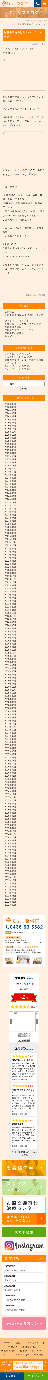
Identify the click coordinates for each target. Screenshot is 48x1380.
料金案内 (13, 1347)
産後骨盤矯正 (29, 1347)
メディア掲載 (22, 1354)
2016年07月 (10, 773)
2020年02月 (10, 644)
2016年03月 (10, 785)
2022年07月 (10, 555)
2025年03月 (10, 456)
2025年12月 (10, 429)
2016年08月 (10, 770)
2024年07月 (10, 481)
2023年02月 (10, 533)
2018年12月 (10, 687)
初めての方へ (34, 1343)
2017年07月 (10, 739)
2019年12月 (10, 650)
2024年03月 (10, 493)
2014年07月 (10, 846)
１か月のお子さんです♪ (17, 369)
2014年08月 (10, 843)
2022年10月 (10, 545)
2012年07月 (10, 889)
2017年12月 (10, 724)
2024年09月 (10, 475)
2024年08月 (10, 478)
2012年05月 (10, 896)
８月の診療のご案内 (14, 1300)
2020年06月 (10, 631)
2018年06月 (10, 705)
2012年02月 (10, 905)
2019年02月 (10, 681)
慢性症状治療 (8, 1350)
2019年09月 (10, 659)
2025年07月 (10, 444)
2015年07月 (10, 810)
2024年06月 (10, 484)
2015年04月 (10, 819)
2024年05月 (10, 487)
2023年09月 (10, 511)
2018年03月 (10, 714)
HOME (7, 1343)
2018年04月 (10, 711)
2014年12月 (10, 831)
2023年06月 (10, 521)
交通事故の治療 (12, 1290)
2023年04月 (10, 527)
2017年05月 (10, 745)
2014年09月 (10, 840)
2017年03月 (10, 751)
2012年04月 (10, 899)
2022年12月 (10, 539)
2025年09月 (10, 438)
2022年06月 (10, 558)
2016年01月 (10, 791)
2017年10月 (10, 730)
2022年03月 (10, 567)
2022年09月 (10, 548)
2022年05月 (10, 561)
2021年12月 (10, 576)
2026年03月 (10, 419)
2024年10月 (10, 472)
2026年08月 (10, 404)
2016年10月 (10, 763)
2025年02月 (10, 459)
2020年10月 (10, 619)
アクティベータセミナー (18, 321)
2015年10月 (10, 800)
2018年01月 (10, 721)
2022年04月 (10, 564)
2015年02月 (10, 825)
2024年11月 (10, 469)
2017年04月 (10, 748)
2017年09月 (10, 733)
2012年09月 (10, 883)
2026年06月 (10, 410)
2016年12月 (10, 760)
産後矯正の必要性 (14, 333)
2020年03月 (10, 641)
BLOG (7, 1354)
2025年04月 (10, 453)
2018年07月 (10, 702)
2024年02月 (10, 496)
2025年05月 (10, 450)
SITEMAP (6, 1370)
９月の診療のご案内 (14, 1270)
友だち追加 (24, 1232)
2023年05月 (10, 524)
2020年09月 (10, 622)
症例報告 (9, 312)
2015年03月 (10, 822)
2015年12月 (10, 794)
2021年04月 (10, 601)
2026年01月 (10, 425)
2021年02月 (10, 607)
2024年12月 (10, 465)
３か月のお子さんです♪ (17, 354)
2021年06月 (10, 595)
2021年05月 (10, 598)
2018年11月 (10, 690)
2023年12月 (10, 502)
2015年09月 (10, 803)
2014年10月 (10, 837)
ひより (8, 339)
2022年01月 (10, 573)
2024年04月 (10, 490)
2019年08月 (10, 662)
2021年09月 (10, 585)
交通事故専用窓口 (12, 265)
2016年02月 (10, 788)
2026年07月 (10, 407)
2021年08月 (10, 588)
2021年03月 (10, 604)
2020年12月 (10, 613)
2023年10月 (10, 508)
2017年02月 (10, 754)
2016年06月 (10, 776)
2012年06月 (10, 892)
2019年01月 (10, 684)
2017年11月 (10, 727)
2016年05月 (10, 779)
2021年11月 (10, 579)
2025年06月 (10, 447)
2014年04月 (10, 853)
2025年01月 (10, 462)
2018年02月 (10, 717)
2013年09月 (10, 859)
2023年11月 (10, 505)
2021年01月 (10, 610)
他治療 (23, 1350)
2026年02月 (10, 422)
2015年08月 (10, 806)
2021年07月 (10, 591)
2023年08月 (10, 515)
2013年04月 (10, 865)
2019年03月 (10, 677)
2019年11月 (10, 653)
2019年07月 (10, 665)
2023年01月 (10, 536)
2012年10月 (10, 880)
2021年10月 (10, 582)
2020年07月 (10, 628)
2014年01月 (10, 856)
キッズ (8, 336)
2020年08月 (10, 625)
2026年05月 (10, 413)
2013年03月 (10, 868)
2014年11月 (10, 834)
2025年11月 (10, 432)
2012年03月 (10, 902)
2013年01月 (10, 874)
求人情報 (39, 1354)
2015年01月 (10, 828)
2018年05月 (10, 708)
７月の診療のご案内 (14, 1310)
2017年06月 (10, 742)
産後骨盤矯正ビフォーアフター (22, 330)
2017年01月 (10, 757)
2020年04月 (10, 637)
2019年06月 (10, 668)
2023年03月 (10, 530)
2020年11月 (10, 616)
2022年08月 (10, 551)
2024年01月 (10, 499)
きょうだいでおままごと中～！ (22, 357)
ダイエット (38, 1350)
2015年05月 (10, 816)
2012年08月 (10, 886)
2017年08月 (10, 736)
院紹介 (19, 1343)
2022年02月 (10, 570)
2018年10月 (10, 693)
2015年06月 (10, 813)
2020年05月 (10, 634)
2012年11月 (10, 877)
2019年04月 (10, 674)
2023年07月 (10, 518)
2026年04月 (10, 416)
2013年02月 (10, 871)
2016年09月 (10, 767)
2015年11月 (10, 797)
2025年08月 (10, 441)
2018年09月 (10, 696)
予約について (11, 1280)
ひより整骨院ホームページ (17, 269)
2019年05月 (10, 671)
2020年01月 (10, 647)
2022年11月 (10, 542)
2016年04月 (10, 782)
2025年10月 (10, 435)
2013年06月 (10, 862)
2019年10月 (10, 656)
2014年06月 (10, 850)
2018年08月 (10, 699)
